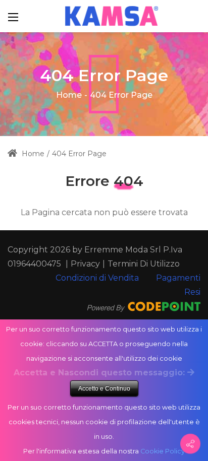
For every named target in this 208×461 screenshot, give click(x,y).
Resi (192, 292)
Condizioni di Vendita (97, 278)
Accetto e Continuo (104, 388)
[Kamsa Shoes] (111, 15)
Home (69, 95)
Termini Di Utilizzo (144, 264)
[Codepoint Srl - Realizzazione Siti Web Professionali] (143, 306)
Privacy (85, 264)
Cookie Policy (162, 451)
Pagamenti (178, 278)
